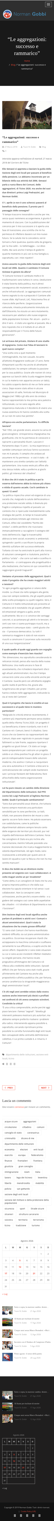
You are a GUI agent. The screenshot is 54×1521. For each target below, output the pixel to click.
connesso (19, 1106)
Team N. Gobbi (29, 147)
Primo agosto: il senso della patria (28, 1354)
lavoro (8, 1177)
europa (22, 1155)
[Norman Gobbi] (24, 14)
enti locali (38, 1149)
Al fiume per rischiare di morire (26, 1319)
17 (6, 1273)
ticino (11, 1058)
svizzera (9, 1219)
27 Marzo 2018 (11, 147)
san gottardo (23, 1188)
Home (27, 60)
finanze (8, 1160)
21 (34, 1273)
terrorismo (38, 1219)
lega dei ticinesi (24, 1177)
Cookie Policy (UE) (28, 1511)
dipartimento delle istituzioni (20, 1054)
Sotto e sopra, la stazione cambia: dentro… (31, 1307)
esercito (9, 1155)
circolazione (11, 1127)
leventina (42, 1177)
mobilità (40, 1183)
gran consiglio (26, 1166)
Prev (10, 1087)
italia (37, 1171)
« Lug (5, 1294)
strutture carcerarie (29, 1214)
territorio (22, 1219)
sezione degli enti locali (16, 1194)
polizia (8, 1188)
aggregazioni (29, 1121)
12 (20, 1266)
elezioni (24, 1149)
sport (22, 1208)
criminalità (10, 1138)
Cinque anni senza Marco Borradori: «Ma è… (32, 1330)
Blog (13, 64)
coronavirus (33, 1132)
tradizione (21, 1225)
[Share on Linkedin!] (14, 1063)
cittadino (26, 1127)
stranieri (9, 1214)
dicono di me (27, 1138)
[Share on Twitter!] (11, 1063)
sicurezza (9, 1208)
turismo (36, 1225)
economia (9, 1149)
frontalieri (23, 1160)
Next (43, 1087)
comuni (40, 1127)
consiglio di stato (13, 1132)
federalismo (37, 1155)
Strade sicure (37, 1208)
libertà (8, 1183)
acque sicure (11, 1121)
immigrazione (11, 1171)
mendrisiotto (23, 1183)
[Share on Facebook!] (7, 1063)
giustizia (9, 1166)
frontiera (37, 1160)
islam (27, 1171)
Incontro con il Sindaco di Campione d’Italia (32, 1342)
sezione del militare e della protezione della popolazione (27, 1201)
